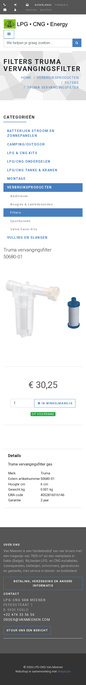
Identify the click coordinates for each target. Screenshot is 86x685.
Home (26, 78)
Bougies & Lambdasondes (31, 204)
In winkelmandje (56, 403)
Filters (72, 83)
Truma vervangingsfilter (53, 88)
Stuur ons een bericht (27, 630)
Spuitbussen (20, 221)
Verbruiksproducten (58, 78)
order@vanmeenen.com (26, 620)
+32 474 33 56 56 (19, 615)
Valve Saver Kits (23, 229)
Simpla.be (64, 671)
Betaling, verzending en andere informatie (43, 583)
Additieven (19, 196)
